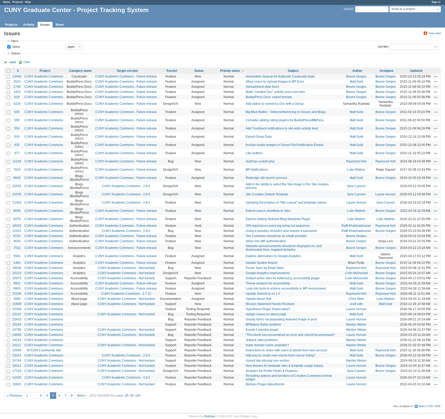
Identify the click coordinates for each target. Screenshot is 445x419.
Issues (45, 25)
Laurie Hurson (385, 194)
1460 (17, 263)
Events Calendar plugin (262, 329)
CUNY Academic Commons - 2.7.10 (126, 293)
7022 (17, 248)
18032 (16, 226)
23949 (16, 350)
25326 (16, 293)
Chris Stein (356, 299)
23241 (16, 355)
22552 (16, 186)
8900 (17, 288)
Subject (293, 71)
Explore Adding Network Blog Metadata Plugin (278, 219)
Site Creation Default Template (267, 194)
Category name (80, 71)
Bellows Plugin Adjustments (265, 384)
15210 (16, 273)
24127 (16, 345)
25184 (16, 324)
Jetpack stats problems (262, 340)
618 (17, 97)
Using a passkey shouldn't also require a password (281, 231)
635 (17, 112)
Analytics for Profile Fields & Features (272, 371)
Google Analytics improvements (268, 273)
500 (17, 136)
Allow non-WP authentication (266, 241)
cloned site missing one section (267, 360)
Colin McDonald (356, 273)
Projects (17, 2)
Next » (81, 395)
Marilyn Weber (356, 324)
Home (6, 2)
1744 (17, 87)
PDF (438, 406)
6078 (17, 219)
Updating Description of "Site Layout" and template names (286, 202)
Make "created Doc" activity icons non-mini (275, 92)
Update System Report (261, 263)
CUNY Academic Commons (43, 76)
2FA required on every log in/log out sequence (278, 226)
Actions (436, 76)
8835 (17, 211)
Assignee (386, 71)
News (60, 25)
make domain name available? (267, 345)
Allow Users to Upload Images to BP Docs (275, 81)
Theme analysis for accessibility (268, 283)
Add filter (383, 46)
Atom (421, 406)
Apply (12, 62)
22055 (16, 194)
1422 (17, 92)
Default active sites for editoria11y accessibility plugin (283, 278)
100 (138, 395)
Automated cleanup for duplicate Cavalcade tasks (280, 76)
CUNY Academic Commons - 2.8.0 (126, 186)
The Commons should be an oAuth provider (276, 236)
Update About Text (258, 299)
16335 (16, 377)
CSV (430, 406)
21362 (16, 202)
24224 (16, 340)
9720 (17, 236)
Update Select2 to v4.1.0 (263, 293)
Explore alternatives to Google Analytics (273, 256)
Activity (29, 25)
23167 (16, 314)
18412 (16, 366)
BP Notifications (257, 169)
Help (28, 2)
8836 (17, 178)
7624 (17, 169)
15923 (16, 384)
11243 (17, 161)
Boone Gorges (356, 76)
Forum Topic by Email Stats (265, 268)
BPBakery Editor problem (263, 324)
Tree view (435, 33)
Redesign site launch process (266, 178)
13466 (16, 76)
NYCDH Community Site (44, 350)
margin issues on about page (266, 314)
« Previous (14, 395)
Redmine (209, 416)
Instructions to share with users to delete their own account (286, 350)
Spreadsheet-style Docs (262, 87)
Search (349, 9)
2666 (17, 299)
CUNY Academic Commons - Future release (126, 76)
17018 (16, 371)
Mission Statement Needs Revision (270, 304)
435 (17, 145)
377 (17, 153)
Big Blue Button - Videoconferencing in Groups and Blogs (286, 112)
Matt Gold (356, 81)
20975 (16, 278)
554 (17, 128)
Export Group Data (259, 136)
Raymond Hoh (356, 161)
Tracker (171, 71)
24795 (16, 329)
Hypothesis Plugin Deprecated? (268, 309)
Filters (15, 40)
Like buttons (254, 153)
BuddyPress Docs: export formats (269, 97)
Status (15, 46)
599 (17, 120)
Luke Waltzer (356, 169)
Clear (26, 62)
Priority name (230, 71)
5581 (17, 256)
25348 (16, 309)
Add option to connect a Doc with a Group (275, 104)
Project (45, 71)
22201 (16, 231)
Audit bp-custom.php (260, 161)
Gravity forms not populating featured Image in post (281, 319)
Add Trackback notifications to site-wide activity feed (282, 128)
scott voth (356, 304)
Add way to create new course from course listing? (281, 355)
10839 (16, 304)
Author (357, 71)
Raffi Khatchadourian (356, 226)
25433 (16, 319)
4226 (17, 104)
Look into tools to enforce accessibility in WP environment (286, 288)
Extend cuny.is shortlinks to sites (268, 211)
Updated (416, 71)
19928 (16, 268)
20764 (16, 360)
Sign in (436, 2)
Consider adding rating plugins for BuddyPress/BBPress (285, 120)
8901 (17, 283)
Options (16, 53)
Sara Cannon (356, 186)
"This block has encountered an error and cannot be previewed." (290, 335)
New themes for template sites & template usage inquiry (284, 366)
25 (127, 395)
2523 (17, 81)
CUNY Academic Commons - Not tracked (126, 268)
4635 (17, 241)
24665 (16, 335)
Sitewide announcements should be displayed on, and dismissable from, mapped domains (284, 247)
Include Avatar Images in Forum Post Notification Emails (284, 145)
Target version (127, 71)
